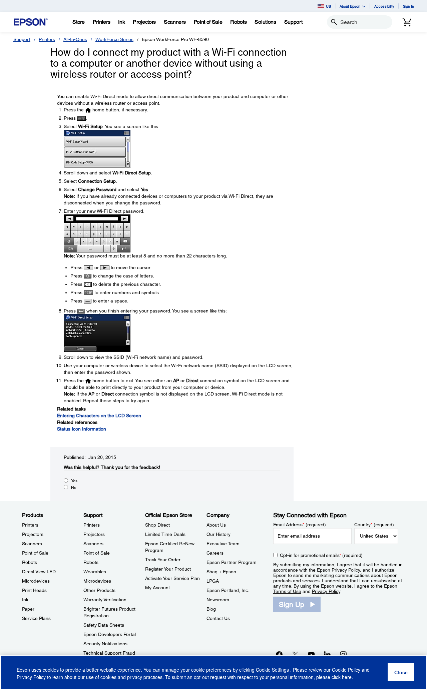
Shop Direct (157, 525)
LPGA (212, 581)
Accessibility (384, 6)
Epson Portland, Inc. (227, 590)
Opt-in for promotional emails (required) (321, 555)
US (328, 6)
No (73, 487)
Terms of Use (287, 591)
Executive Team (223, 543)
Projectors (32, 534)
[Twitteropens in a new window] (295, 654)
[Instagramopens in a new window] (343, 654)
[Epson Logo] (30, 22)
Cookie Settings (273, 670)
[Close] (401, 673)
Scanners (32, 543)
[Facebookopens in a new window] (279, 654)
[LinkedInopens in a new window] (327, 654)
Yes (74, 481)
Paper (28, 609)
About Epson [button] (350, 6)
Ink (25, 599)
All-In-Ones (75, 39)
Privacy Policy (346, 570)
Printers (47, 39)
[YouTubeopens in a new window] (311, 654)
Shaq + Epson (221, 571)
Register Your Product (168, 569)
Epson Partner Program (231, 562)
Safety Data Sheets (103, 625)
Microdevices (36, 581)
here (347, 677)
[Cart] (407, 22)
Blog (211, 609)
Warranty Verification (104, 599)
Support (21, 39)
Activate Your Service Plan (172, 578)
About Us (216, 525)
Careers (215, 553)
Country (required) (374, 524)
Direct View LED (39, 571)
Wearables (94, 571)
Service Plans (36, 618)
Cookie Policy (346, 670)
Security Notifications (105, 643)
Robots (29, 562)
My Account (157, 587)
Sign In (408, 6)
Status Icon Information (81, 429)
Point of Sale (35, 553)
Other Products (99, 590)
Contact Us (218, 618)
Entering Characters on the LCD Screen (99, 415)
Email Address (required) (299, 524)
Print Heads (34, 590)
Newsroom (217, 599)
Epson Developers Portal (109, 634)
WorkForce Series (114, 39)
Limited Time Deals (165, 534)
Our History (218, 534)
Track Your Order (162, 559)
